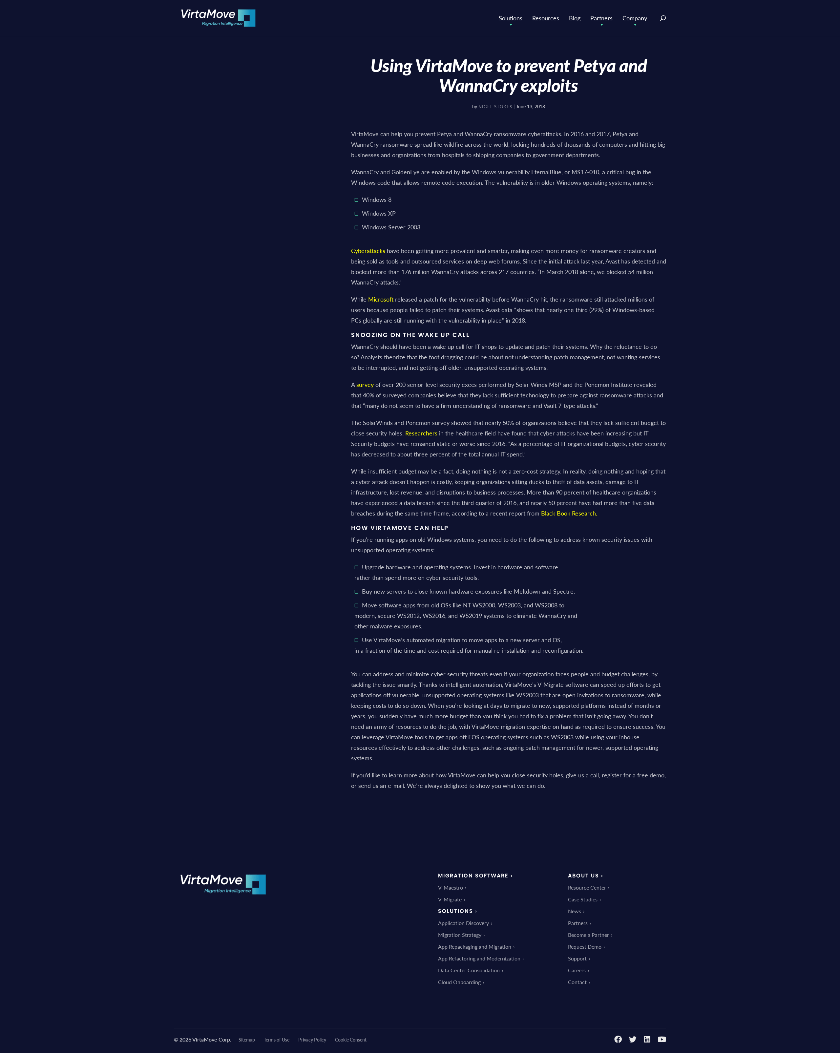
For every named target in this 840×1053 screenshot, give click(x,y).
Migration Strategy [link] (459, 934)
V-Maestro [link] (450, 887)
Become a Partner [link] (588, 934)
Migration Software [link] (473, 875)
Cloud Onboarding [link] (459, 982)
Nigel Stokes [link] (495, 106)
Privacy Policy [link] (312, 1039)
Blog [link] (574, 18)
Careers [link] (577, 970)
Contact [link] (577, 982)
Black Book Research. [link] (569, 513)
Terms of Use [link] (276, 1039)
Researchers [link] (421, 433)
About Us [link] (583, 875)
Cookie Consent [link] (351, 1039)
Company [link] (634, 18)
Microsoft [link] (380, 299)
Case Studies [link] (583, 899)
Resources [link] (545, 18)
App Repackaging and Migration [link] (474, 946)
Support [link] (577, 958)
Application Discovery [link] (463, 923)
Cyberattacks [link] (368, 250)
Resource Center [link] (587, 887)
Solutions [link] (510, 18)
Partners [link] (601, 18)
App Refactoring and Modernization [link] (479, 958)
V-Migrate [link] (450, 899)
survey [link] (365, 384)
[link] (218, 17)
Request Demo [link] (584, 946)
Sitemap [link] (247, 1039)
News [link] (574, 911)
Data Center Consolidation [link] (469, 970)
